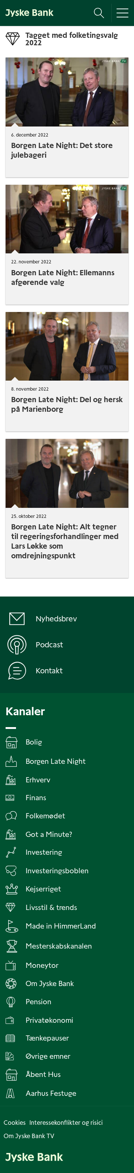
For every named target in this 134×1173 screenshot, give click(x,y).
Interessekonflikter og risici (66, 1123)
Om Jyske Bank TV (29, 1136)
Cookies (15, 1123)
